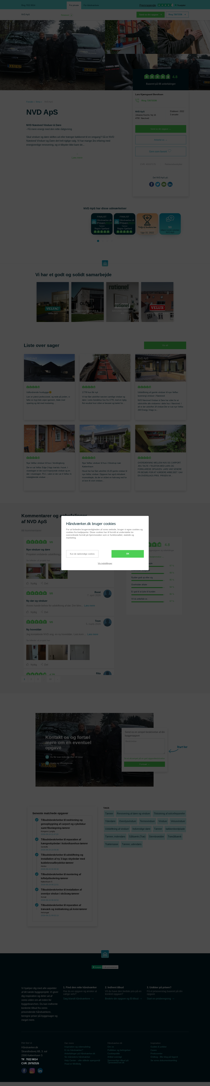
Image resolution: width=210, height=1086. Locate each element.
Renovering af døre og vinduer (133, 813)
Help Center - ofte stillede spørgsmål (82, 1060)
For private (74, 5)
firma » (39, 102)
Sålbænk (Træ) (137, 836)
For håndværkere (91, 5)
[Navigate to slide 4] (112, 241)
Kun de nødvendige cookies (82, 554)
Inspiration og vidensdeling (77, 1046)
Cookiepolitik (113, 1053)
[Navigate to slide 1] (98, 241)
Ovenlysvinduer (127, 821)
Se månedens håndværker (77, 1057)
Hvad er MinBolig (72, 1064)
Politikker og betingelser (119, 1050)
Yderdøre (110, 821)
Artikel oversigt (114, 1057)
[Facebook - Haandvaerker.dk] (25, 1071)
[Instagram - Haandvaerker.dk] (33, 1071)
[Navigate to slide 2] (103, 241)
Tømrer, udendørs (131, 844)
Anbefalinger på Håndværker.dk (79, 1053)
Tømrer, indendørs (115, 836)
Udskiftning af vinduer (117, 829)
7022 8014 (32, 1059)
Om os (110, 1046)
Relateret (65, 15)
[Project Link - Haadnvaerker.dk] (36, 571)
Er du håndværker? (73, 1050)
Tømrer (109, 813)
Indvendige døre (141, 829)
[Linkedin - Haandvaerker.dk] (41, 1071)
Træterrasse (111, 844)
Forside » (30, 102)
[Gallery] (69, 651)
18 (50, 679)
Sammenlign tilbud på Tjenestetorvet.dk (118, 1061)
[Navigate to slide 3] (107, 241)
